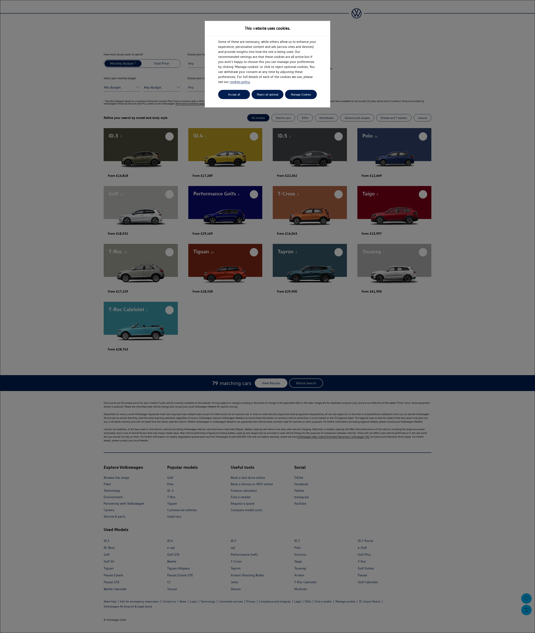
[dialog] (267, 316)
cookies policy (240, 82)
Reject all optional (267, 94)
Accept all (234, 94)
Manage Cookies (301, 94)
